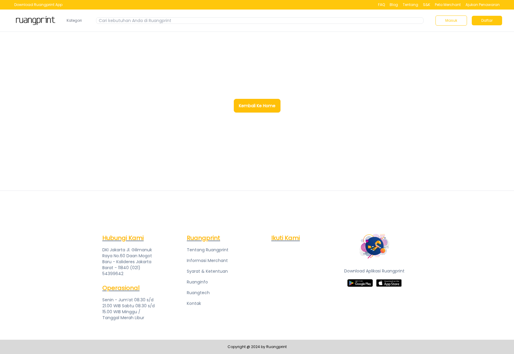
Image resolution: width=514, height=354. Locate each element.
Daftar (487, 20)
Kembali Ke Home (257, 106)
